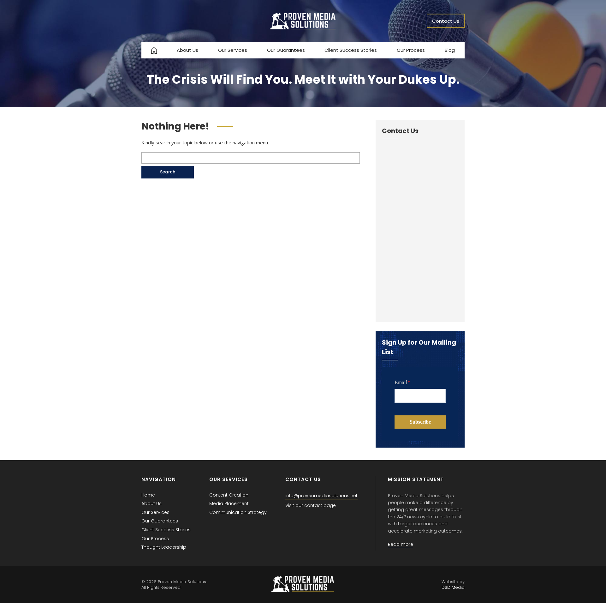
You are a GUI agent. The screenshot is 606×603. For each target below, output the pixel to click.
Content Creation (228, 495)
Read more (400, 544)
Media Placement (229, 503)
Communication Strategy (238, 512)
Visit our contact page (310, 505)
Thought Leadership (163, 547)
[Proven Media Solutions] (303, 27)
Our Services (232, 50)
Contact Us (445, 21)
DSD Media (453, 587)
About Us (187, 50)
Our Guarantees (286, 50)
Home (148, 495)
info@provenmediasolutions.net (321, 495)
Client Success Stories (350, 50)
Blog (450, 50)
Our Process (411, 50)
